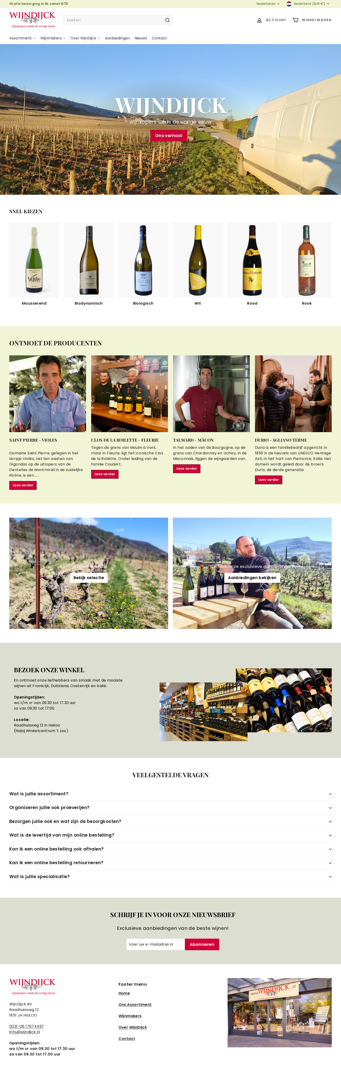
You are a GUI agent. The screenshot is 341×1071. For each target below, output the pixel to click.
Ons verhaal (168, 135)
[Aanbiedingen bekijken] (252, 573)
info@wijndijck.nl (24, 1032)
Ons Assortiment (135, 1004)
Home (124, 993)
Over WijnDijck (133, 1027)
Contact (127, 1038)
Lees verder (23, 485)
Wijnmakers (130, 1016)
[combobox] (118, 20)
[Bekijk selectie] (88, 573)
